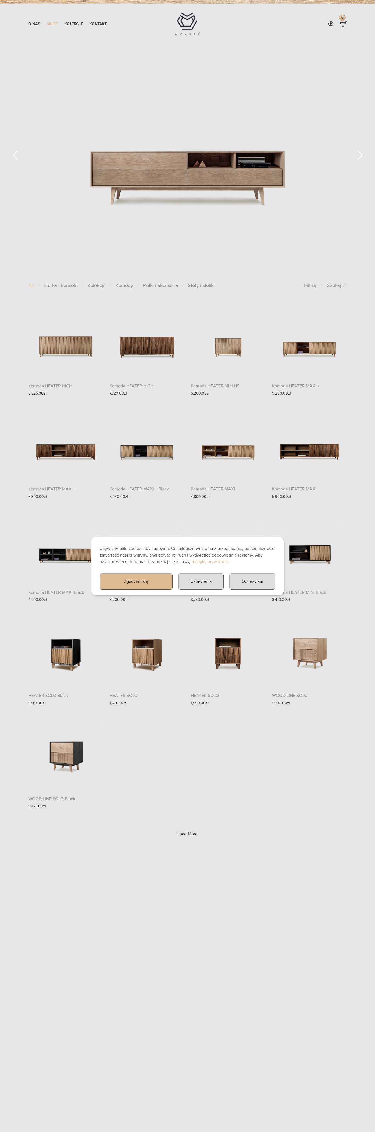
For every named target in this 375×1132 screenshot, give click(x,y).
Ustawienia (201, 581)
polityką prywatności (211, 561)
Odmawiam (252, 581)
